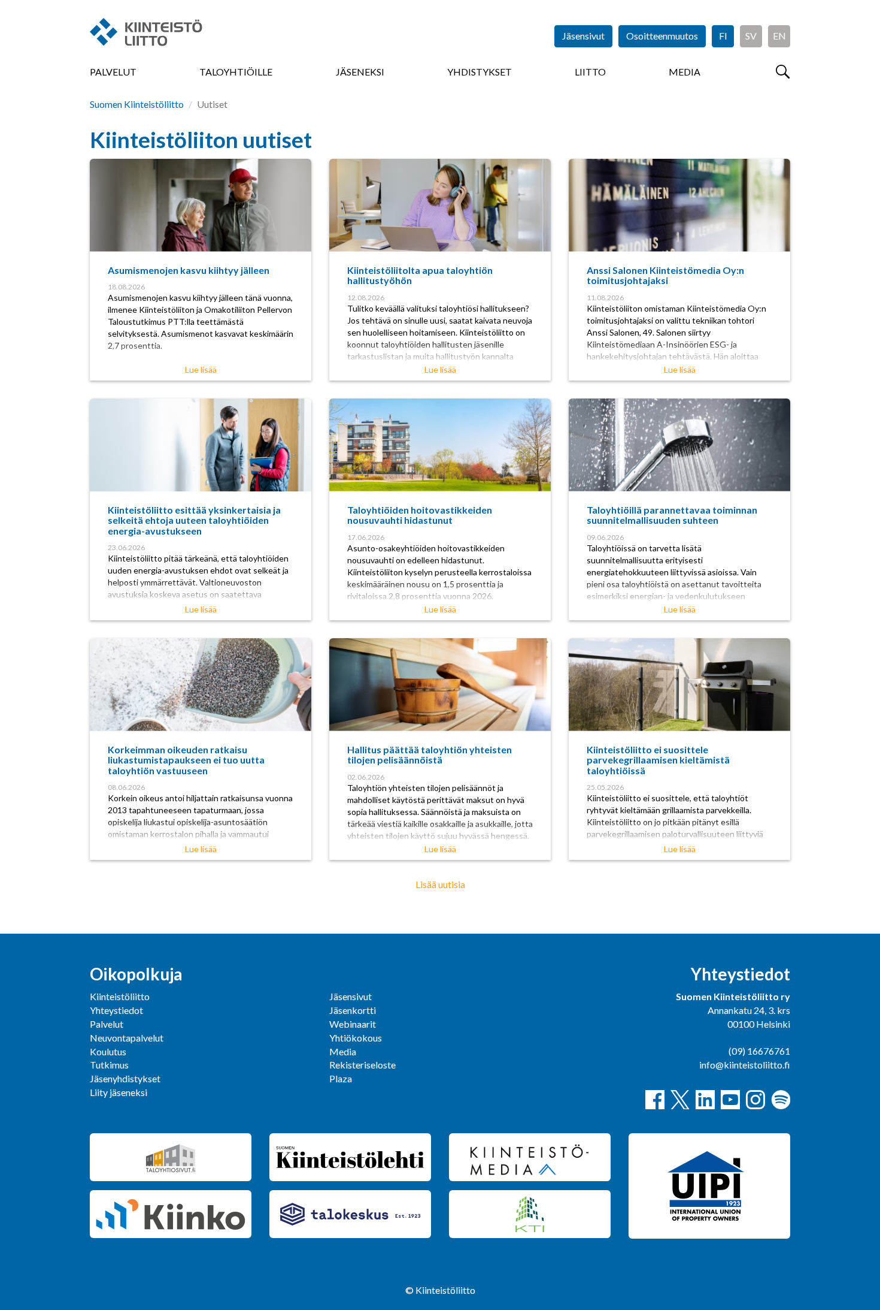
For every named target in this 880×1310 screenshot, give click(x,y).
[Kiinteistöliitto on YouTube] (730, 1099)
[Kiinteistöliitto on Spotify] (780, 1099)
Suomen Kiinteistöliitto (137, 104)
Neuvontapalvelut (126, 1037)
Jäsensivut (583, 35)
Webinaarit (352, 1024)
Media (684, 71)
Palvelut (113, 71)
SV (751, 35)
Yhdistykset (479, 71)
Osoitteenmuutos (662, 35)
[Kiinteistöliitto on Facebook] (654, 1099)
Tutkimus (109, 1064)
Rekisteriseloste (362, 1064)
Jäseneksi (360, 71)
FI (723, 35)
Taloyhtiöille (235, 71)
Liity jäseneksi (118, 1092)
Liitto (590, 71)
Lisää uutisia (440, 884)
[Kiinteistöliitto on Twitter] (680, 1099)
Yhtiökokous (355, 1037)
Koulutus (108, 1051)
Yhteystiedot (116, 1010)
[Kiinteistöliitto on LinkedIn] (705, 1099)
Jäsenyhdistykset (125, 1078)
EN (779, 35)
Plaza (340, 1078)
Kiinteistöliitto (120, 996)
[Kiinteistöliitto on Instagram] (755, 1099)
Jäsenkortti (352, 1010)
